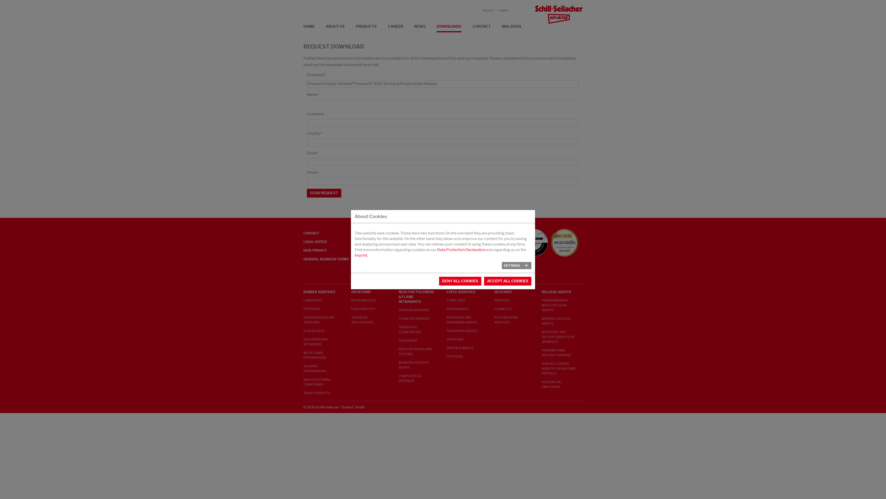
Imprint (361, 255)
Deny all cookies (460, 281)
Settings (512, 266)
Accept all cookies (507, 281)
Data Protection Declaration (461, 250)
